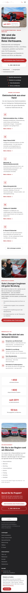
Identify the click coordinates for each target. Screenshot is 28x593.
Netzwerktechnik (5, 540)
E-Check (3, 547)
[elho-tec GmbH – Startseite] (7, 2)
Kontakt (3, 559)
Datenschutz (4, 564)
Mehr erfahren (7, 128)
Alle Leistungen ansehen (14, 248)
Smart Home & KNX (6, 537)
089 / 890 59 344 (15, 65)
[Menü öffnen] (25, 2)
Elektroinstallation (6, 535)
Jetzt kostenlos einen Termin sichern (14, 60)
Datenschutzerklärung (8, 585)
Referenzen (4, 556)
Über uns (3, 554)
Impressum (4, 561)
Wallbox (3, 545)
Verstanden (7, 589)
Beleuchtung (4, 542)
